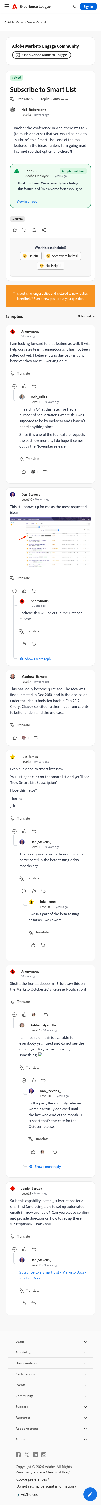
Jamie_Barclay (31, 1188)
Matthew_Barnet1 (34, 676)
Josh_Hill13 (39, 397)
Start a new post (45, 298)
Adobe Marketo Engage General (26, 22)
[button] (26, 99)
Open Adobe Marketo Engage (44, 55)
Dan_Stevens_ (31, 494)
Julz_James (29, 756)
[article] (50, 359)
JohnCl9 (31, 171)
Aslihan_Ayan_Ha (43, 1025)
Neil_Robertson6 (33, 110)
